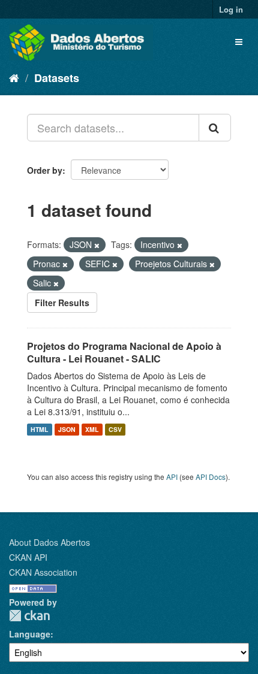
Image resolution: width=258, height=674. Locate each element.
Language (29, 634)
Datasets (56, 78)
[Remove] (97, 245)
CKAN (29, 615)
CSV (115, 429)
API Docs (211, 477)
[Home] (14, 77)
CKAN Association (43, 572)
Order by (44, 170)
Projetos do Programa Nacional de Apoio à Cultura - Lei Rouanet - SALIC (124, 352)
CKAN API (28, 557)
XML (91, 429)
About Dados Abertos (49, 542)
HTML (39, 429)
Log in (231, 9)
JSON (67, 429)
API (172, 477)
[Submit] (215, 127)
